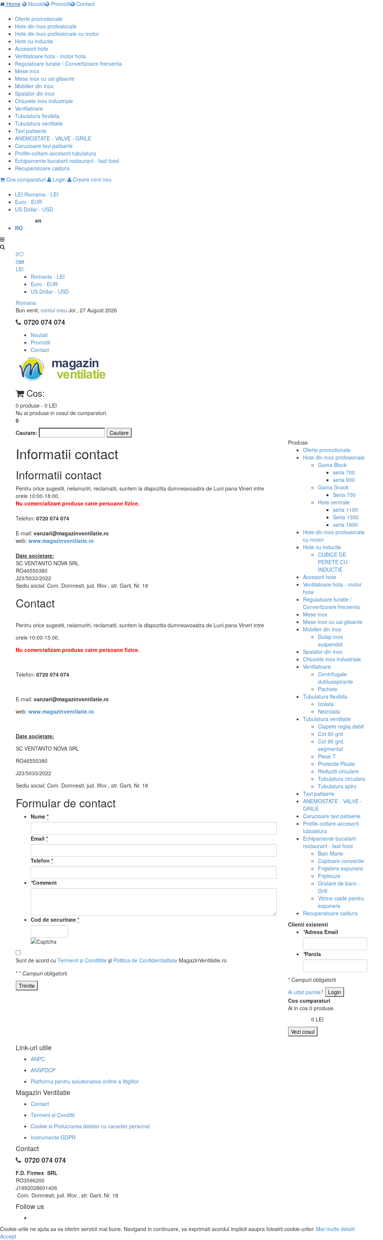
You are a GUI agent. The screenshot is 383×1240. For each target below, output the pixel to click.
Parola (312, 954)
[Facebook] (31, 1217)
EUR (28, 201)
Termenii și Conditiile (82, 960)
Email (39, 838)
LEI (36, 194)
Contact (85, 3)
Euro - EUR (44, 284)
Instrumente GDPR (53, 1137)
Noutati (36, 3)
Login (58, 179)
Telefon (42, 860)
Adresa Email (320, 932)
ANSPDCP (43, 1070)
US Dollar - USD (50, 291)
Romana (26, 302)
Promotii (59, 3)
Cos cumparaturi (25, 179)
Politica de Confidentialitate (145, 960)
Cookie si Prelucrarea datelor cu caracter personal (90, 1126)
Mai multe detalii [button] (335, 1229)
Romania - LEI (48, 276)
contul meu (54, 310)
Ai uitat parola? (306, 992)
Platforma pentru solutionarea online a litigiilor (85, 1081)
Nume (40, 816)
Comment (44, 882)
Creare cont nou (91, 179)
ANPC (38, 1059)
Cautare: (26, 432)
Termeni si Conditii (52, 1115)
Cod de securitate (55, 919)
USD (34, 209)
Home (13, 3)
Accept (8, 1236)
